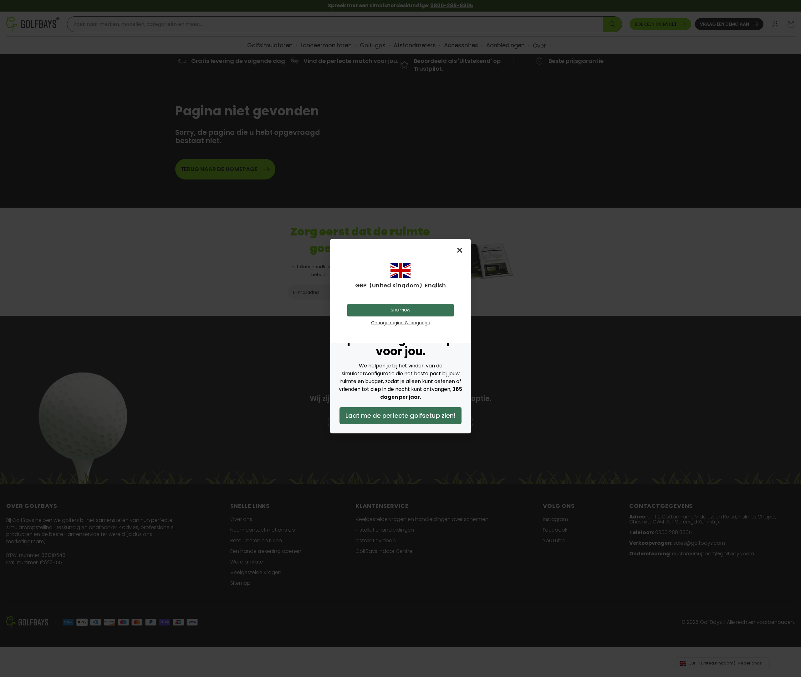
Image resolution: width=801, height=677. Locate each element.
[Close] (459, 250)
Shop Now (401, 310)
